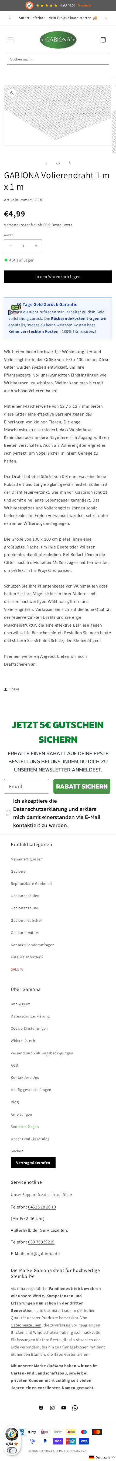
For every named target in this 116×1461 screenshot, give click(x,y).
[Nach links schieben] (46, 163)
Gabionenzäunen (26, 1325)
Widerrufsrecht (24, 1040)
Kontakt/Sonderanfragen (32, 944)
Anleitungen (21, 1114)
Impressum (20, 1003)
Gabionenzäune (24, 907)
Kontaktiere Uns (25, 1077)
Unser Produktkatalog (30, 1138)
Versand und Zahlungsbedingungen (42, 1053)
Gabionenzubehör (26, 920)
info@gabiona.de (42, 1253)
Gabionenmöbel (25, 932)
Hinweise (84, 5)
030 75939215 (41, 1242)
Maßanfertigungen (27, 859)
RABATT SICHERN (82, 786)
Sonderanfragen (25, 1126)
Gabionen (19, 871)
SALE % (17, 969)
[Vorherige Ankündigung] (10, 18)
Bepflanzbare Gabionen (31, 883)
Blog (15, 1101)
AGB (14, 1065)
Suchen (17, 1151)
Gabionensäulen (25, 895)
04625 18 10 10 (42, 1207)
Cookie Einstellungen (29, 1028)
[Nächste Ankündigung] (106, 18)
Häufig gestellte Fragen (31, 1089)
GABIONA (46, 1451)
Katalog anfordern (27, 957)
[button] (11, 40)
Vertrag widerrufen (33, 1162)
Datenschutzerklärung (30, 1016)
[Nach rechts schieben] (70, 163)
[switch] (12, 1450)
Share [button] (14, 689)
